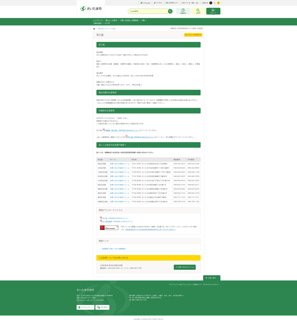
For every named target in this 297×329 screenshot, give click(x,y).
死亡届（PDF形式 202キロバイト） (141, 137)
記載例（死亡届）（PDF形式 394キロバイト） (122, 130)
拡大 (197, 3)
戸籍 (143, 20)
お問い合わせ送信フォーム (119, 164)
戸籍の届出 (97, 23)
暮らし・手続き (111, 20)
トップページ (97, 20)
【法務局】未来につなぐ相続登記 (113, 249)
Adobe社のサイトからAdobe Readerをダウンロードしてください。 (151, 229)
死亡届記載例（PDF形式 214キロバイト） (118, 221)
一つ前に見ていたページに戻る (106, 28)
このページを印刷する (194, 34)
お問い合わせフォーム (186, 267)
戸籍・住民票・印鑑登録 (129, 20)
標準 (193, 3)
